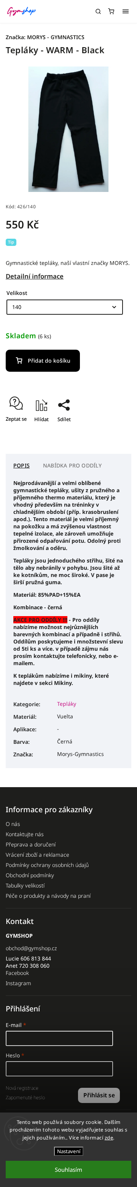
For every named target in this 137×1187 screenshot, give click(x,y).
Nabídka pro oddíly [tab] (72, 465)
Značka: (45, 37)
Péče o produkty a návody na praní (48, 895)
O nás (13, 823)
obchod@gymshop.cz (31, 948)
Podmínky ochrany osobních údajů (47, 864)
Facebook (17, 972)
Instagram (18, 983)
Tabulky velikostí (25, 885)
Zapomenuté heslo (25, 1097)
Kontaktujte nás (25, 834)
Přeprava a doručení (31, 844)
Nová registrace (22, 1088)
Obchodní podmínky (30, 875)
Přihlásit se (99, 1095)
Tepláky (66, 703)
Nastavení (68, 1151)
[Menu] (125, 11)
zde (109, 1137)
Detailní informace (35, 276)
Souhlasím (68, 1169)
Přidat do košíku (49, 360)
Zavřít (112, 432)
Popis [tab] (21, 465)
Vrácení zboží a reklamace (37, 854)
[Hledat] (98, 11)
